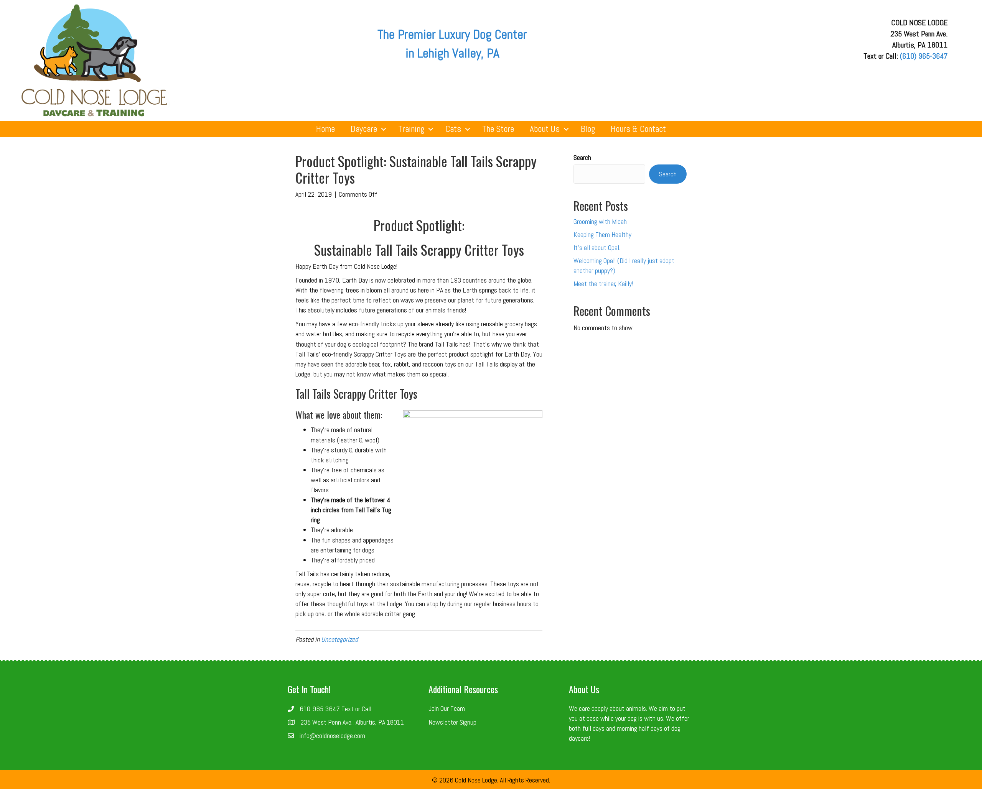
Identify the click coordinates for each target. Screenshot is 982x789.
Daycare (364, 129)
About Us (545, 129)
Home (325, 129)
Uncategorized (339, 639)
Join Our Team (446, 708)
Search (582, 157)
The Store (498, 129)
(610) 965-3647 (923, 56)
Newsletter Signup (452, 722)
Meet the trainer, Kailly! (603, 283)
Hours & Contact (638, 129)
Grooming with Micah (600, 221)
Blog (588, 129)
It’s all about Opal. (596, 247)
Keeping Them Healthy (602, 234)
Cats (453, 129)
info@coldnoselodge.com (332, 735)
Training (411, 129)
